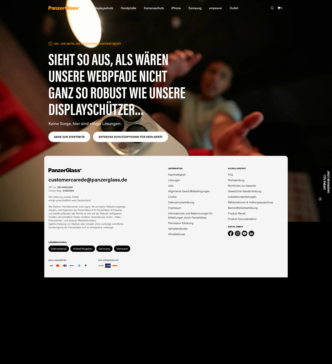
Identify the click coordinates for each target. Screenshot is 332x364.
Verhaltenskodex (178, 228)
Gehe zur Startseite (69, 137)
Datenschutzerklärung (181, 202)
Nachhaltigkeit (177, 174)
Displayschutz (103, 8)
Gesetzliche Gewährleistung (244, 191)
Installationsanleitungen (242, 197)
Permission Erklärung (180, 223)
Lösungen (174, 180)
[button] (326, 182)
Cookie (172, 197)
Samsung (194, 8)
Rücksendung (236, 180)
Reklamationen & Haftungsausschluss (250, 202)
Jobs (170, 186)
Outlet (234, 8)
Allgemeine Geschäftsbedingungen (189, 191)
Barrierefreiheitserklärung (243, 208)
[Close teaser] (320, 199)
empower (215, 8)
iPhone (176, 8)
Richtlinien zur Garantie (242, 186)
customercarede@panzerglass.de (87, 179)
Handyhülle (128, 8)
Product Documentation (242, 219)
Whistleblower (176, 234)
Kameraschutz (154, 8)
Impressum (174, 208)
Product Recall (236, 213)
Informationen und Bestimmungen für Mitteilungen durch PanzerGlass (190, 215)
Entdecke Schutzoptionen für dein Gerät (131, 137)
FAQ (230, 174)
